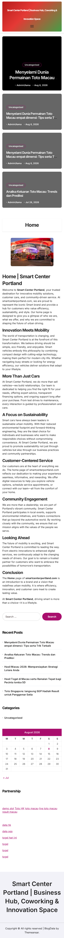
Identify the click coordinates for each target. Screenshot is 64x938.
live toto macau (48, 808)
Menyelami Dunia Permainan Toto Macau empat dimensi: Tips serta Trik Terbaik (32, 80)
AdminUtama (23, 85)
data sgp (7, 831)
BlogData (49, 928)
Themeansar (32, 932)
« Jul (6, 777)
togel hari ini (9, 837)
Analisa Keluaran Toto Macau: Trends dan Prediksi (29, 656)
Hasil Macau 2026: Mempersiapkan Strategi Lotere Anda (31, 668)
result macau (9, 811)
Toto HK (19, 808)
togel (5, 844)
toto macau (31, 808)
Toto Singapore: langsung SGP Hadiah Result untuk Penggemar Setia (31, 693)
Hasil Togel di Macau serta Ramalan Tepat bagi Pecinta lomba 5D (32, 680)
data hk (6, 824)
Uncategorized (32, 65)
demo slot (8, 808)
